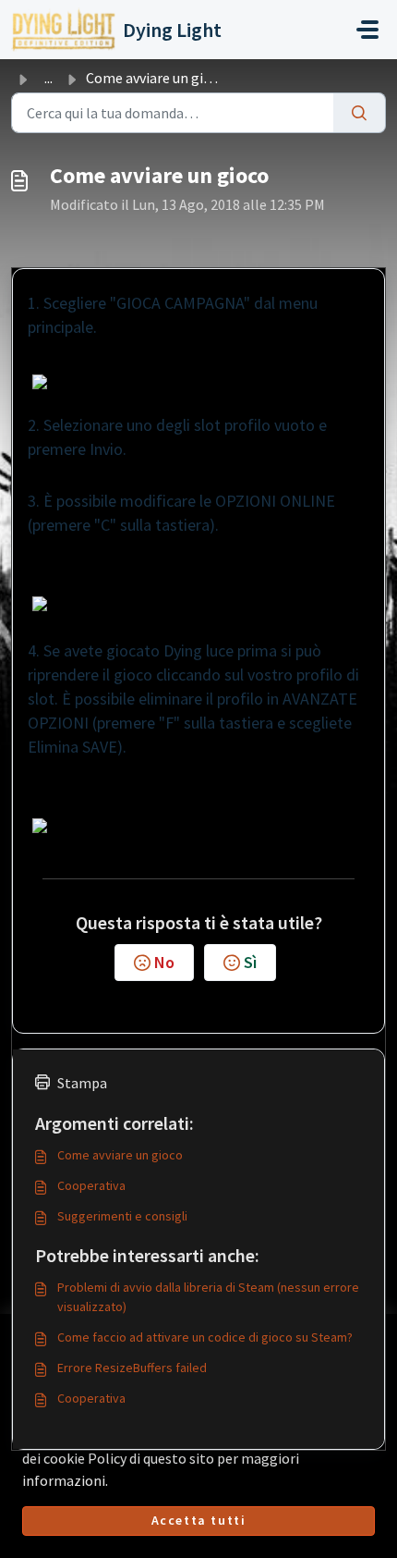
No (164, 962)
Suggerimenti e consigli (122, 1216)
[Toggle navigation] (367, 29)
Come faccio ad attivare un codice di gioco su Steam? (205, 1337)
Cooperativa (91, 1185)
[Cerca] (359, 112)
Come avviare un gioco (120, 1155)
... (48, 77)
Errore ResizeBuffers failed (132, 1367)
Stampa (82, 1082)
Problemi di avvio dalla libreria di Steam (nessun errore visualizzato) (208, 1297)
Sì (250, 962)
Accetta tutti (199, 1520)
